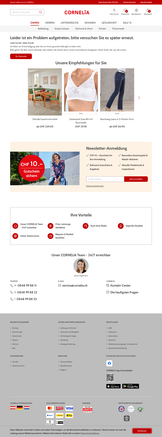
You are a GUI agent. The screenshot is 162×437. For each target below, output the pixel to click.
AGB (110, 328)
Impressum (112, 332)
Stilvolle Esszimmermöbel (44, 119)
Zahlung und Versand (68, 328)
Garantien (112, 340)
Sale (13, 348)
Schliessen (142, 431)
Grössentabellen (66, 362)
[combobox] (27, 12)
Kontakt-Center (120, 285)
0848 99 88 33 (27, 299)
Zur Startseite (21, 56)
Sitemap (15, 328)
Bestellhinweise (66, 366)
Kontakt (15, 362)
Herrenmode (17, 336)
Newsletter (64, 340)
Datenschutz (113, 336)
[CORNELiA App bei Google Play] (130, 386)
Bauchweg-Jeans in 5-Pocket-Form (117, 119)
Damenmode (17, 332)
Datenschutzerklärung (89, 433)
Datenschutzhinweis (95, 186)
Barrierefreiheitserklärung (117, 348)
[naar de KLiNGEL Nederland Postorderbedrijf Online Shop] (26, 407)
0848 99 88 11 (27, 285)
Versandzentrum (18, 366)
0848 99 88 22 (27, 292)
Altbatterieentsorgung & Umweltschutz (123, 344)
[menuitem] (34, 22)
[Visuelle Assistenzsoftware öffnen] (125, 418)
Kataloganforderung (67, 344)
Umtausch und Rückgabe (69, 332)
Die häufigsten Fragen (124, 292)
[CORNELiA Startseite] (77, 12)
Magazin (63, 370)
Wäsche (15, 340)
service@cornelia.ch (74, 285)
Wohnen (15, 344)
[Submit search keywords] (40, 12)
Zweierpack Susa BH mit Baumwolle (81, 121)
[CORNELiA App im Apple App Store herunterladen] (113, 386)
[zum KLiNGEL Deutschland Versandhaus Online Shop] (20, 408)
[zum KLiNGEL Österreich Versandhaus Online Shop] (12, 407)
